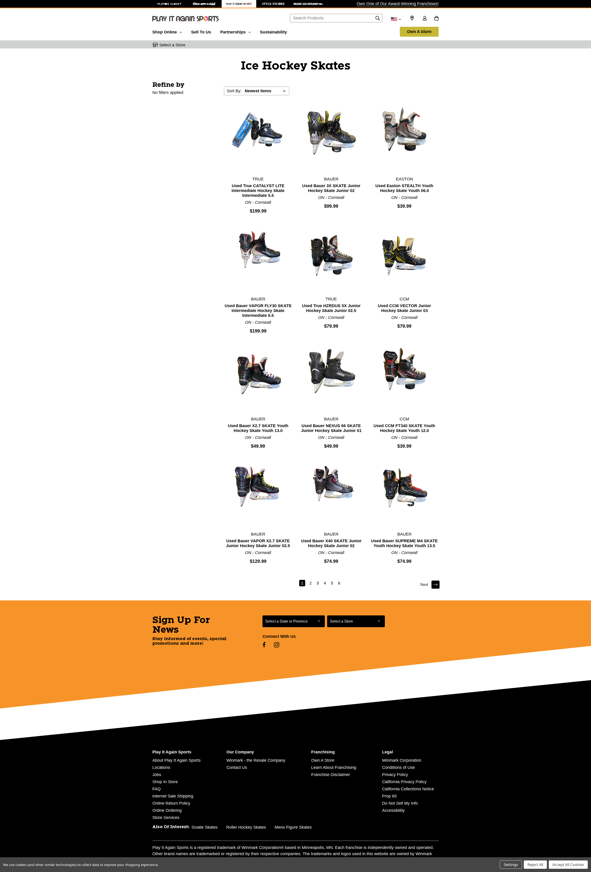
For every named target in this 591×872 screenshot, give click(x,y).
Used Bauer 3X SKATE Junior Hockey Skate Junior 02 (331, 188)
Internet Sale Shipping (172, 796)
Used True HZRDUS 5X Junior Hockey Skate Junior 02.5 (331, 308)
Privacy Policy (395, 774)
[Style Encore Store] (273, 4)
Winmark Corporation (401, 760)
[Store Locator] (412, 18)
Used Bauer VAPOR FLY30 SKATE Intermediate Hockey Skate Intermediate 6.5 (258, 310)
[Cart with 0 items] (436, 18)
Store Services (165, 817)
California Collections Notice (408, 789)
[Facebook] (264, 644)
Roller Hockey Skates (246, 827)
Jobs (156, 774)
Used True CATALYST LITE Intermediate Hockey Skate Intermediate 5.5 (258, 190)
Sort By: (234, 91)
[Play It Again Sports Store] (239, 4)
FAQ (156, 789)
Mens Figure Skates (293, 827)
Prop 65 (389, 796)
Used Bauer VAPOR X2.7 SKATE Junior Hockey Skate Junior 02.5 (258, 543)
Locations (161, 767)
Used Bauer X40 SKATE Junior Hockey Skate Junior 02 (331, 543)
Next (424, 585)
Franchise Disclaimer (330, 774)
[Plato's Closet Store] (169, 4)
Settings (511, 864)
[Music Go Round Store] (308, 4)
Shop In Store (165, 781)
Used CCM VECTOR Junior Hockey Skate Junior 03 (404, 308)
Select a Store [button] (172, 45)
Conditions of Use (398, 767)
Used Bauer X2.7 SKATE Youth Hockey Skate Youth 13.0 (258, 428)
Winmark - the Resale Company (255, 760)
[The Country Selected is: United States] (395, 19)
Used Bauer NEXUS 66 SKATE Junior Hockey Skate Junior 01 (331, 428)
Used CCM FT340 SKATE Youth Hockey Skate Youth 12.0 (404, 428)
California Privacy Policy (404, 781)
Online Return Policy (171, 803)
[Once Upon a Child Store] (204, 4)
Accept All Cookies (568, 864)
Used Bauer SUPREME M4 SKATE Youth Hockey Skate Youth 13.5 (404, 543)
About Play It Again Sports (176, 760)
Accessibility (393, 810)
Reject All (535, 864)
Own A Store (419, 31)
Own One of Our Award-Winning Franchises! (398, 3)
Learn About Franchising (333, 767)
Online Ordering (167, 810)
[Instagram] (276, 644)
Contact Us (236, 767)
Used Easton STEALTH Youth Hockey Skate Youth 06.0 (404, 188)
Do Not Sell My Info (400, 803)
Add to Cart (258, 138)
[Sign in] (424, 18)
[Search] (377, 19)
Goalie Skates (204, 827)
